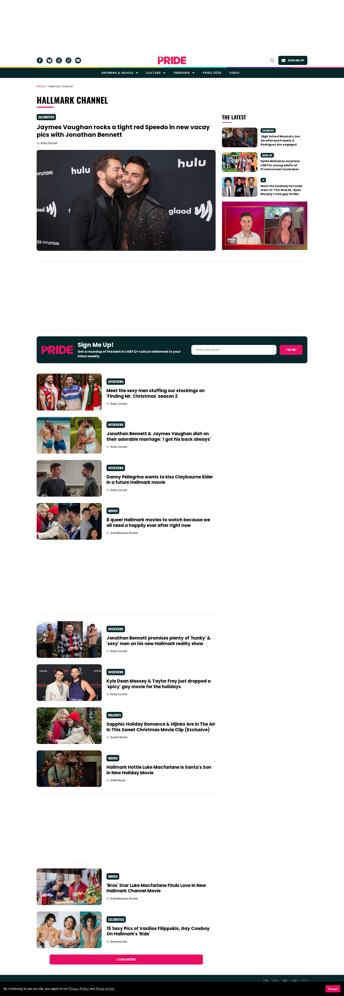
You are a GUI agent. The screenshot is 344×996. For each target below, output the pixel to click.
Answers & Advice (117, 73)
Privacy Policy (79, 988)
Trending (181, 73)
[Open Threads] (59, 60)
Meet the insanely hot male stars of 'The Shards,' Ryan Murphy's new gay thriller (281, 190)
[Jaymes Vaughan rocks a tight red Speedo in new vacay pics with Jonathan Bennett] (126, 200)
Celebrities (46, 117)
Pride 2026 (212, 73)
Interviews (115, 381)
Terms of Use (105, 988)
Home (41, 86)
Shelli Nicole (117, 780)
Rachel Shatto (119, 737)
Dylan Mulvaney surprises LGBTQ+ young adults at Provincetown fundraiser (280, 165)
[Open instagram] (68, 60)
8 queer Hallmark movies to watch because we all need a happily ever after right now (158, 523)
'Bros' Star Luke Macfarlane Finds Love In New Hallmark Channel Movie (156, 888)
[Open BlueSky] (49, 60)
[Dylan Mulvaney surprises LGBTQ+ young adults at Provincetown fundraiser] (239, 161)
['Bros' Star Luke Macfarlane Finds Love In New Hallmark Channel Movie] (69, 886)
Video (234, 73)
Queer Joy (267, 155)
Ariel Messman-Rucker (124, 532)
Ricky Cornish (49, 143)
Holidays (114, 715)
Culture (153, 73)
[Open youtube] (78, 60)
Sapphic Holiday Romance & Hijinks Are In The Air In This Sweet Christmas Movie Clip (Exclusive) (161, 727)
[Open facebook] (40, 60)
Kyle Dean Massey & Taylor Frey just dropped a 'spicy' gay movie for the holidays (159, 684)
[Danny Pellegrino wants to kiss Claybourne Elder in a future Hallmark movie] (69, 478)
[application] (264, 226)
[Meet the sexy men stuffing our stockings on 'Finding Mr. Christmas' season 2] (69, 391)
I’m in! (291, 349)
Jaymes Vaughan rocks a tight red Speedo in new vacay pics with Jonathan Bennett (123, 131)
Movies (113, 510)
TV (263, 180)
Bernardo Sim (118, 941)
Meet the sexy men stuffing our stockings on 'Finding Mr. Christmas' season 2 (156, 393)
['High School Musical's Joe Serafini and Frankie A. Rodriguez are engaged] (239, 137)
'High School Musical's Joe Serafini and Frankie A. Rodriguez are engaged (280, 140)
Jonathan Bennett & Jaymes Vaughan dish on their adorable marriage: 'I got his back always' (159, 436)
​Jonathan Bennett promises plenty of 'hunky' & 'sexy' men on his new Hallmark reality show (159, 641)
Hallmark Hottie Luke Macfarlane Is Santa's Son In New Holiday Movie (159, 770)
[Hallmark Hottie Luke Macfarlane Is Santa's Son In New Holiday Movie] (69, 768)
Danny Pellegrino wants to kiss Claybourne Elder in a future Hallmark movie (160, 480)
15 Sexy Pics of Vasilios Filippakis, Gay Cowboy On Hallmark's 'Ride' (158, 931)
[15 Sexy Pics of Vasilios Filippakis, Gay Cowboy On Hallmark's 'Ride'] (69, 929)
